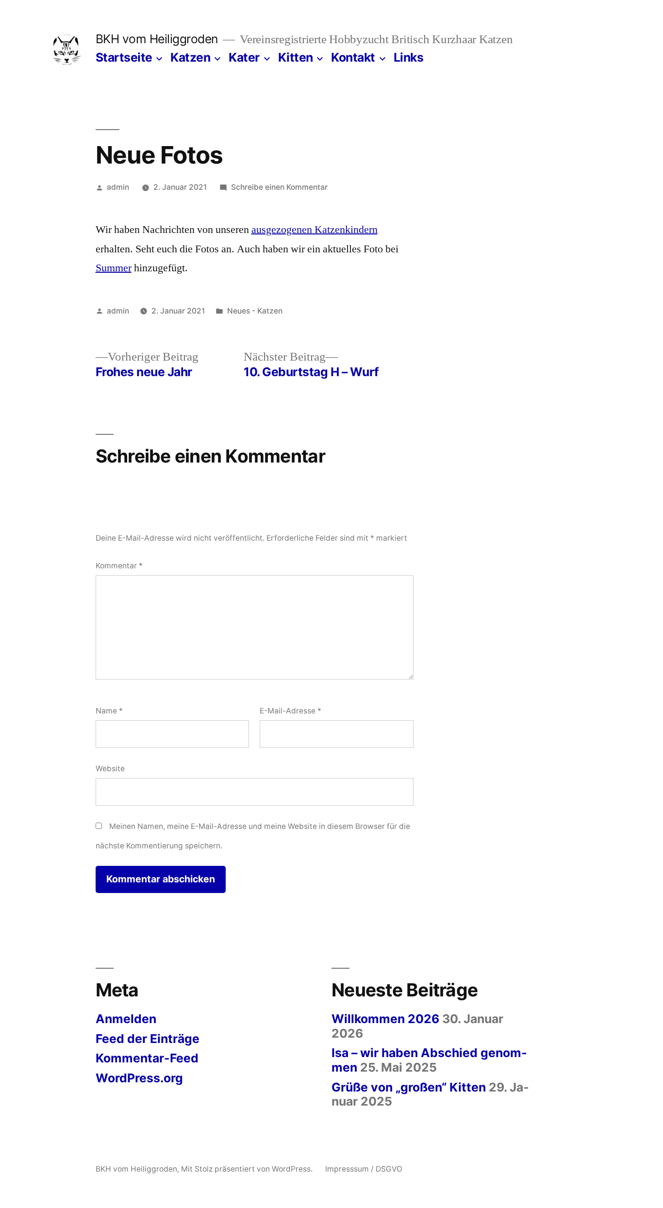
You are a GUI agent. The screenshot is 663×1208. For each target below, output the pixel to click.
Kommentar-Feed (147, 1058)
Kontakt (353, 57)
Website (110, 768)
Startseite (124, 57)
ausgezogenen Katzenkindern (314, 229)
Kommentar (119, 565)
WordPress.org (139, 1078)
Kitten (295, 57)
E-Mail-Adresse (290, 710)
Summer (114, 268)
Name (109, 710)
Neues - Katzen (254, 310)
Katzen (190, 57)
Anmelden (126, 1018)
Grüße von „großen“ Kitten (409, 1087)
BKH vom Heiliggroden (157, 39)
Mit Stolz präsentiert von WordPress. (248, 1169)
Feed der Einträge (147, 1038)
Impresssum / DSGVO (363, 1169)
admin (118, 187)
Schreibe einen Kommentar (279, 187)
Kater (244, 57)
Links (409, 57)
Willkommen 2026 (385, 1018)
